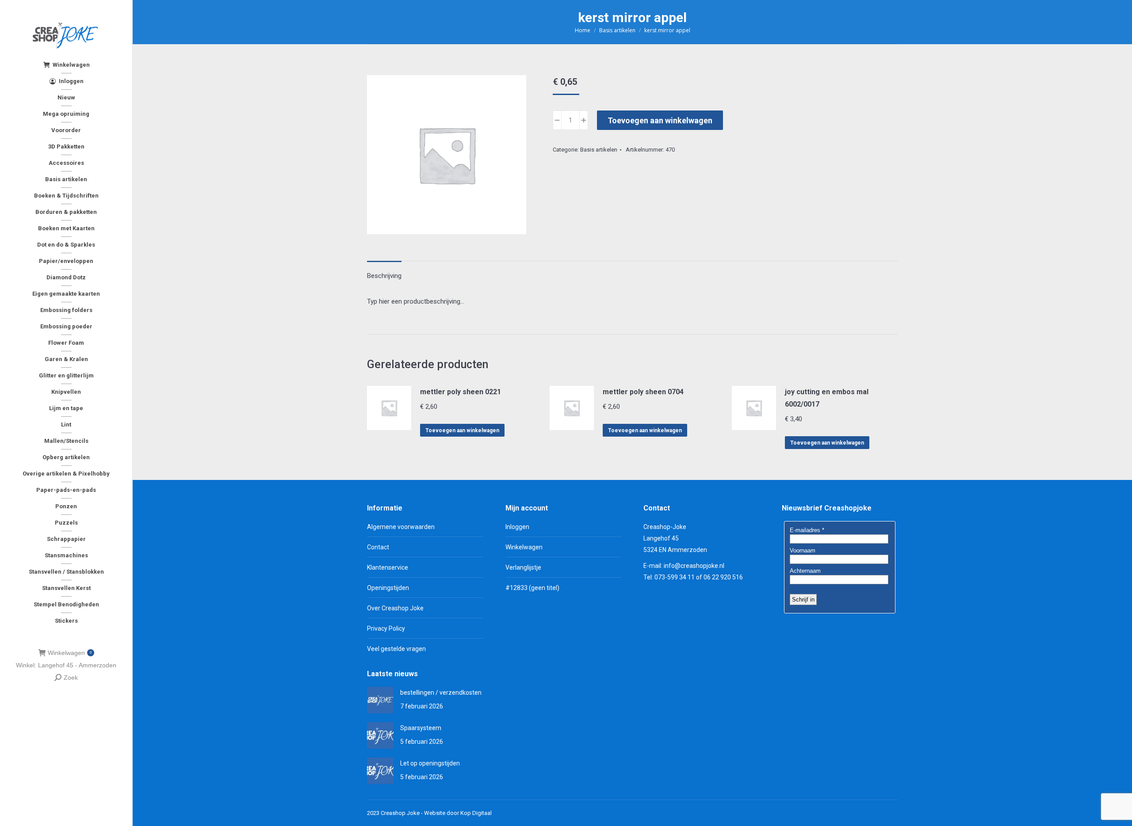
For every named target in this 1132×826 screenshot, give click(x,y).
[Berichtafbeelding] (380, 700)
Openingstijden (388, 587)
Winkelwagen (70, 652)
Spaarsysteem (420, 727)
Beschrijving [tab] (384, 276)
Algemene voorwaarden (401, 526)
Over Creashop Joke (395, 608)
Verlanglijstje (523, 567)
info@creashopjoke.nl (694, 565)
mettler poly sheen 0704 (643, 392)
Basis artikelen (598, 149)
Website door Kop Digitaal (458, 813)
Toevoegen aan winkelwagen (660, 120)
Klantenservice (387, 567)
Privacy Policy (386, 628)
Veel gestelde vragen (396, 648)
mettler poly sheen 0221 (460, 392)
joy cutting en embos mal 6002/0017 (826, 398)
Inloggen (517, 526)
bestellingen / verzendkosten (441, 692)
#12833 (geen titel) (532, 587)
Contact (378, 547)
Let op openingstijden (430, 763)
